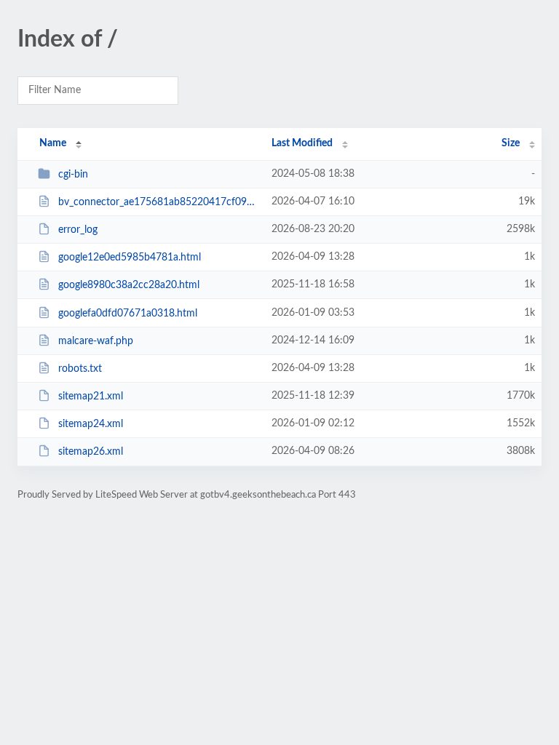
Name (52, 143)
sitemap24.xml (90, 424)
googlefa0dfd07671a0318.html (127, 313)
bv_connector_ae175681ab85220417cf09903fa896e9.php (158, 202)
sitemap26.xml (90, 452)
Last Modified (302, 143)
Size (510, 143)
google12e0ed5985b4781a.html (129, 257)
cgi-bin (73, 175)
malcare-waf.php (95, 341)
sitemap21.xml (90, 396)
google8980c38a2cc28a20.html (128, 285)
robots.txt (80, 369)
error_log (78, 230)
